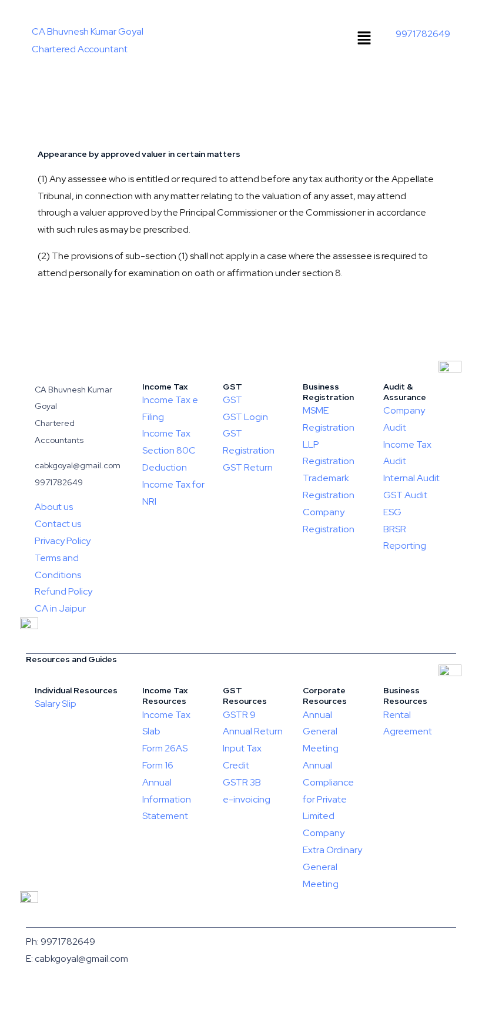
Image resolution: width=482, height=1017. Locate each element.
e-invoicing (246, 799)
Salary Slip (55, 703)
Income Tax (166, 433)
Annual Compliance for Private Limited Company (328, 799)
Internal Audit (411, 478)
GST (232, 400)
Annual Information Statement (166, 799)
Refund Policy (63, 591)
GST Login (245, 417)
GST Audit (405, 495)
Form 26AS (165, 748)
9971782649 (423, 34)
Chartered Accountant (80, 49)
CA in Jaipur (60, 608)
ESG (392, 512)
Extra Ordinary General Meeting (332, 867)
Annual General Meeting (321, 732)
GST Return (248, 467)
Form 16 (157, 765)
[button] (364, 39)
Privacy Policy (63, 541)
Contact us (58, 524)
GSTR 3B (242, 782)
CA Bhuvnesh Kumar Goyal (87, 31)
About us (54, 507)
